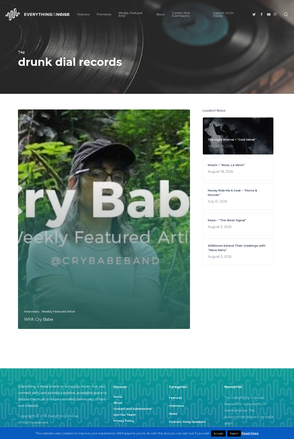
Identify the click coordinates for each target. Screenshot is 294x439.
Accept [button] (218, 433)
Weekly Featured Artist (58, 311)
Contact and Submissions (132, 409)
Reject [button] (234, 433)
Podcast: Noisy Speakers (187, 422)
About (117, 403)
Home (117, 397)
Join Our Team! (124, 415)
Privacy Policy (123, 421)
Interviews (31, 311)
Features (175, 398)
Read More (250, 433)
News (173, 414)
